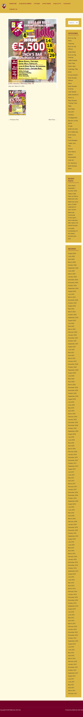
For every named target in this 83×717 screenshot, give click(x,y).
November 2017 (73, 460)
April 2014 (71, 585)
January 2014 (72, 594)
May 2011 (71, 685)
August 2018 (72, 434)
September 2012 (73, 641)
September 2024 (73, 288)
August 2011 (72, 676)
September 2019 (73, 396)
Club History (72, 151)
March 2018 (71, 448)
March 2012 (71, 658)
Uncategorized (72, 118)
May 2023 (71, 309)
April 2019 (71, 411)
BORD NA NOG (73, 129)
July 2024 (71, 294)
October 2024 (72, 285)
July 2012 (71, 647)
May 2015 (71, 548)
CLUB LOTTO (57, 3)
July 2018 (71, 437)
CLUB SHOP (66, 3)
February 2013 (72, 626)
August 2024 (72, 291)
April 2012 (71, 655)
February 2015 (72, 556)
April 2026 (71, 259)
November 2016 (73, 495)
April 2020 (71, 381)
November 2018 (73, 425)
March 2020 (72, 384)
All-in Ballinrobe (73, 132)
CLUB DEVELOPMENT (25, 3)
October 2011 (72, 670)
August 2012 (72, 644)
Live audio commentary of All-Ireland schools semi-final (73, 234)
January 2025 (72, 277)
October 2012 (72, 638)
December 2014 (73, 562)
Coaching (71, 43)
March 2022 (72, 329)
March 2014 (72, 588)
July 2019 (71, 402)
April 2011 (71, 687)
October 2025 (72, 265)
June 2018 (71, 440)
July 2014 (71, 577)
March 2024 (72, 297)
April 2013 (71, 620)
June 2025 (71, 271)
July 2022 (71, 323)
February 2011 (72, 693)
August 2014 (72, 574)
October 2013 (72, 603)
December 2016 (73, 492)
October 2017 (72, 463)
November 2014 (73, 565)
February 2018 (72, 451)
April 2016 (71, 516)
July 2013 (71, 612)
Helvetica (71, 115)
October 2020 (72, 367)
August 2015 (72, 539)
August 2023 (72, 306)
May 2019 (71, 408)
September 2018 (73, 431)
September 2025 (73, 268)
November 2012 (73, 635)
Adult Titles (71, 63)
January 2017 (72, 489)
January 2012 (72, 664)
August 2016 (72, 504)
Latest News (72, 52)
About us (71, 97)
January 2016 (72, 524)
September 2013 (73, 606)
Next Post (52, 119)
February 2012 (72, 661)
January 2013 (72, 629)
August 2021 (72, 346)
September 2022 (73, 317)
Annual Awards (73, 75)
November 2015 (73, 530)
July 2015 (71, 542)
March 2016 (71, 518)
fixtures (70, 149)
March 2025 (72, 274)
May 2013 (71, 617)
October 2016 (72, 498)
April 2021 (71, 355)
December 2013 (73, 597)
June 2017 (71, 475)
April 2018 (71, 446)
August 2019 (72, 399)
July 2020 (71, 376)
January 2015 (72, 559)
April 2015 (71, 550)
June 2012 (71, 650)
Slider (70, 106)
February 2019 (72, 416)
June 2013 (71, 615)
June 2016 (71, 510)
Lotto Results (72, 92)
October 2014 (72, 568)
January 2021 (72, 361)
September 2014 (73, 571)
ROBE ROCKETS (73, 95)
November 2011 (73, 667)
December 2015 (73, 527)
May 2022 (71, 326)
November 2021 (73, 338)
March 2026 (72, 262)
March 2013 (71, 623)
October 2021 (72, 341)
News (70, 83)
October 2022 (72, 314)
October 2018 (72, 428)
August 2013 (72, 609)
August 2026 (72, 253)
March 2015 (71, 553)
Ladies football (72, 60)
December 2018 (73, 422)
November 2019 (73, 390)
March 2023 (72, 312)
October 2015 (72, 533)
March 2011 (71, 690)
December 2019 (73, 387)
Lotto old (11, 86)
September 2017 (73, 466)
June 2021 (71, 349)
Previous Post (13, 119)
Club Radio (71, 109)
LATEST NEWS (46, 3)
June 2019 (71, 405)
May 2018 (71, 443)
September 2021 (73, 344)
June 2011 (71, 682)
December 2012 (73, 632)
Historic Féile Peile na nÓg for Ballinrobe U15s (73, 196)
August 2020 (72, 373)
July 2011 (71, 679)
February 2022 (72, 332)
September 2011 (73, 673)
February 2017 (72, 486)
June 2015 (71, 545)
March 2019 (71, 414)
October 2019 (72, 393)
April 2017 (71, 481)
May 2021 (71, 352)
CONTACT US (13, 9)
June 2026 (71, 256)
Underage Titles (73, 69)
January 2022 (72, 335)
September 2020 (73, 370)
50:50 (69, 72)
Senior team (72, 66)
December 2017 (73, 457)
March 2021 (71, 358)
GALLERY (71, 112)
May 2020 (71, 379)
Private (70, 126)
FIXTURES (37, 3)
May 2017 (71, 478)
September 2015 (73, 536)
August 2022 (72, 320)
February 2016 (72, 521)
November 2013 (73, 600)
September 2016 (73, 501)
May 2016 (71, 513)
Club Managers (72, 140)
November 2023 (73, 300)
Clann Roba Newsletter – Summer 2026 (72, 188)
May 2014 (71, 583)
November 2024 (73, 282)
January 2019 (72, 419)
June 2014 (71, 580)
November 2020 (73, 364)
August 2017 (72, 469)
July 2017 (71, 472)
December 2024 (73, 279)
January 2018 (72, 454)
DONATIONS (13, 3)
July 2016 (71, 507)
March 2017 (71, 483)
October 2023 (72, 303)
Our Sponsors (72, 163)
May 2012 (71, 652)
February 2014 (72, 591)
